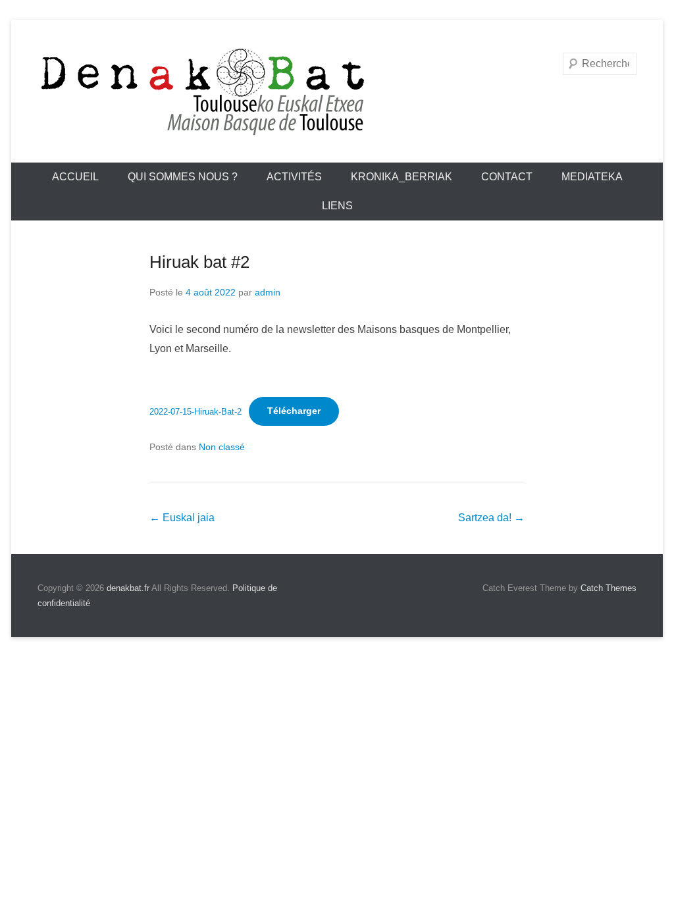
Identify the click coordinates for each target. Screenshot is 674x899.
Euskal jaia (182, 517)
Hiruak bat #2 (199, 262)
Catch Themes (608, 588)
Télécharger (294, 410)
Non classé (222, 447)
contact (506, 176)
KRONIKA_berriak (401, 176)
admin (267, 292)
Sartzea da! (491, 517)
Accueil (75, 176)
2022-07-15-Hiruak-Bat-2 (195, 411)
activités (294, 176)
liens (337, 205)
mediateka (592, 176)
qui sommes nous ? (183, 176)
